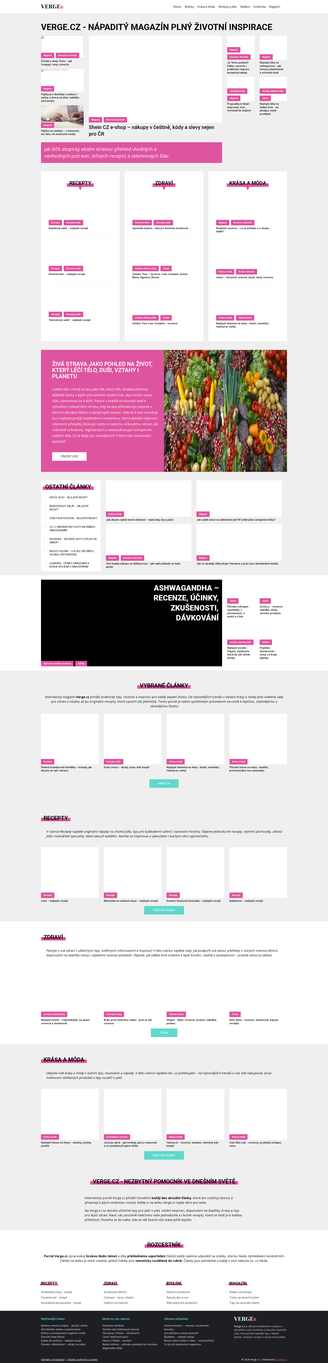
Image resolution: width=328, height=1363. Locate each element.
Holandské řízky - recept (56, 1292)
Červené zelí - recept (54, 1297)
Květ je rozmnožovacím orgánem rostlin (63, 1333)
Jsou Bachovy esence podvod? (181, 1333)
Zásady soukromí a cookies (82, 1359)
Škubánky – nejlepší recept (179, 1337)
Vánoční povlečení (178, 1292)
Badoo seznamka (240, 1292)
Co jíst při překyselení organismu (182, 1344)
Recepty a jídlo (227, 7)
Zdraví (177, 7)
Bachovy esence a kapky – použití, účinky (64, 1325)
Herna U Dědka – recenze (116, 1340)
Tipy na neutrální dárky (244, 1302)
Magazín (274, 7)
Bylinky (189, 7)
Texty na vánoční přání (244, 1297)
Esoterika (259, 7)
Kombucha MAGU (115, 1292)
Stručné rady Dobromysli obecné (120, 1329)
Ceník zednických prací (115, 1337)
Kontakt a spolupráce (53, 1359)
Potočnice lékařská (113, 1325)
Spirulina (169, 1329)
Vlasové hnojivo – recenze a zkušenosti (186, 1325)
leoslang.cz (281, 1359)
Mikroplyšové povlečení (182, 1302)
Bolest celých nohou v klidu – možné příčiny (189, 1340)
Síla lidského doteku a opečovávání (60, 1329)
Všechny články (164, 910)
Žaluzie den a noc (178, 1297)
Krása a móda (206, 7)
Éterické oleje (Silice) (53, 1337)
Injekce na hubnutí (116, 1302)
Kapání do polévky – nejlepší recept (61, 1340)
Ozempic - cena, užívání (119, 1297)
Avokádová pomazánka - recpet (61, 1302)
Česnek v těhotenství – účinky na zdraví (63, 1344)
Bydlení (245, 7)
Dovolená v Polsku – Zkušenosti (120, 1333)
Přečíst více (69, 456)
